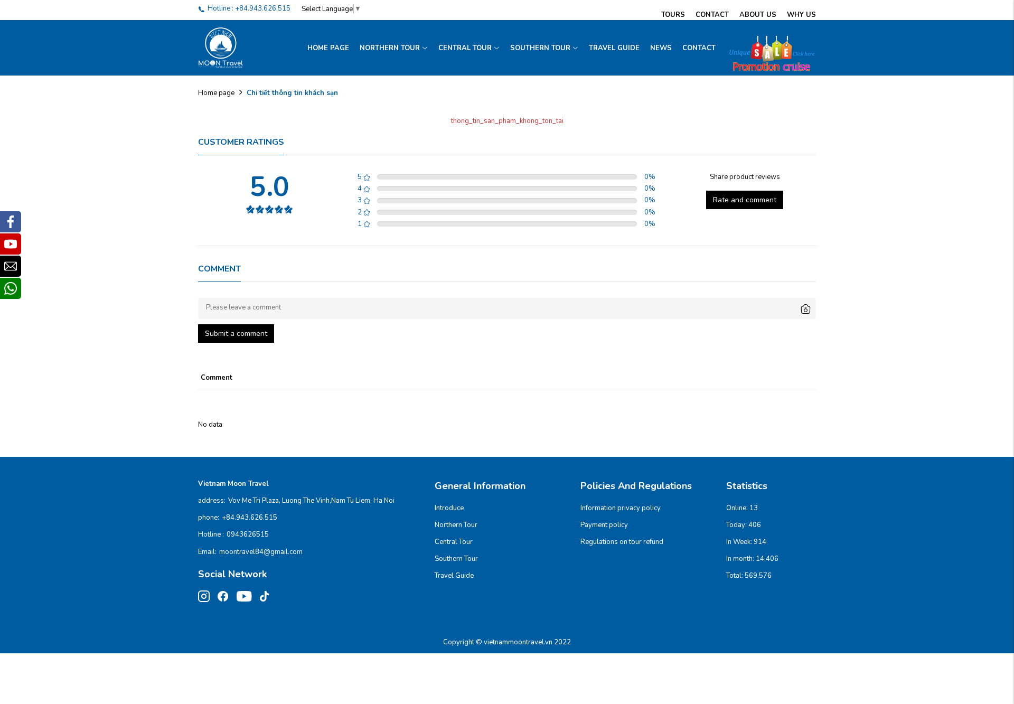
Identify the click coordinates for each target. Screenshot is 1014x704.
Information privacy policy (620, 508)
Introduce (449, 508)
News (661, 48)
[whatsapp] (10, 288)
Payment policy (604, 525)
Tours (673, 15)
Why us (801, 15)
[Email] (10, 266)
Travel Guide (614, 48)
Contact (712, 15)
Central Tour (465, 48)
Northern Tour (390, 48)
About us (757, 15)
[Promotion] (768, 48)
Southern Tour (540, 48)
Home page (328, 48)
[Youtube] (10, 244)
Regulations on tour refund (621, 542)
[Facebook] (10, 221)
